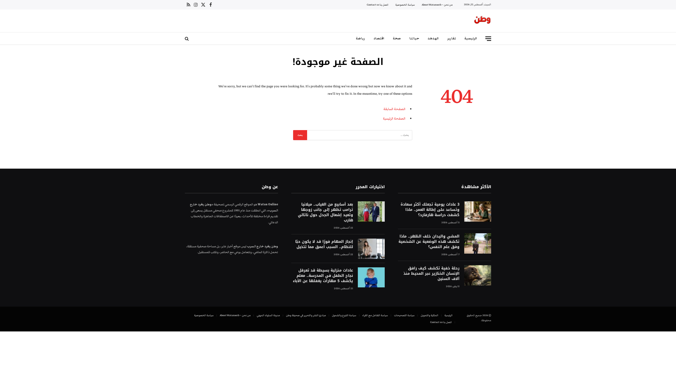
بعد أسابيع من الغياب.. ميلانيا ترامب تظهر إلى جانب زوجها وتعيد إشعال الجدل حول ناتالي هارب (325, 212)
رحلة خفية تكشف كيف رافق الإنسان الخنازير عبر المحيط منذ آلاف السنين (431, 274)
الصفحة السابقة (394, 109)
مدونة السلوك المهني (268, 315)
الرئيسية (470, 38)
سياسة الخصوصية (405, 5)
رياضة (360, 38)
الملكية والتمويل (429, 315)
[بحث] (187, 39)
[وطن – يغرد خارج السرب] (482, 21)
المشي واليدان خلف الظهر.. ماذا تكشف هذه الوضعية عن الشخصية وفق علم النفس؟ (428, 242)
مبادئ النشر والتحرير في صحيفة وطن (306, 315)
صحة (397, 38)
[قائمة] (488, 39)
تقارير (451, 38)
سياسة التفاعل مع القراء (375, 315)
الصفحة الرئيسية (394, 118)
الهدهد (433, 38)
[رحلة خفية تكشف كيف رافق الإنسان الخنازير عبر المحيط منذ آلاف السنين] (477, 275)
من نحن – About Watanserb (437, 5)
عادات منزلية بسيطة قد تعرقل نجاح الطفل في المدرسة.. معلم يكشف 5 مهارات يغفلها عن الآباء (323, 276)
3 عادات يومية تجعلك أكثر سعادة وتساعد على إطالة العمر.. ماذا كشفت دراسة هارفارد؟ (430, 210)
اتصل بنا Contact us (377, 5)
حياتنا (414, 38)
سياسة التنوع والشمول (344, 315)
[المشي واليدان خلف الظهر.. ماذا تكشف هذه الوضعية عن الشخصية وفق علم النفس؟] (477, 243)
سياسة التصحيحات (404, 315)
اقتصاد (378, 38)
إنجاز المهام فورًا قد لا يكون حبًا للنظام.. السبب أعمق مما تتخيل (324, 244)
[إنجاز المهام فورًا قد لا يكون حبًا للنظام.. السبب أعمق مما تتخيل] (371, 249)
